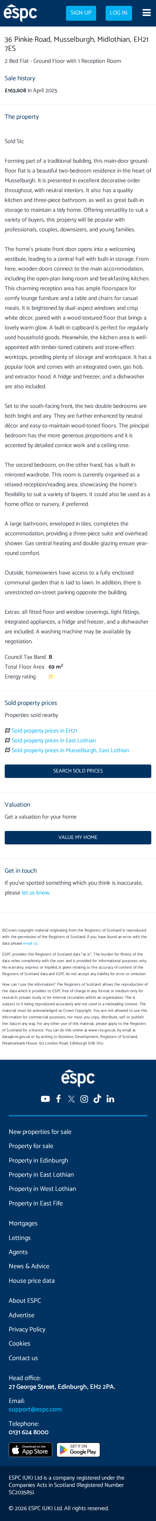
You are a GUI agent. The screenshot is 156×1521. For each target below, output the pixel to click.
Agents (18, 1252)
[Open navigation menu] (146, 13)
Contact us (23, 1358)
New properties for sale (40, 1132)
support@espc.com (35, 1409)
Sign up (81, 13)
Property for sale (31, 1146)
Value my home (77, 837)
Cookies (19, 1343)
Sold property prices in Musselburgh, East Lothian (70, 750)
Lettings (20, 1238)
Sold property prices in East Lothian (54, 741)
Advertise (21, 1315)
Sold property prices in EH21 (45, 731)
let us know (35, 893)
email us (30, 943)
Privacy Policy (27, 1329)
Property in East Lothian (41, 1174)
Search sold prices (77, 771)
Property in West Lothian (42, 1189)
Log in (118, 13)
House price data (32, 1280)
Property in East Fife (36, 1203)
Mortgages (23, 1223)
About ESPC (25, 1300)
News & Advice (29, 1266)
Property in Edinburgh (38, 1160)
